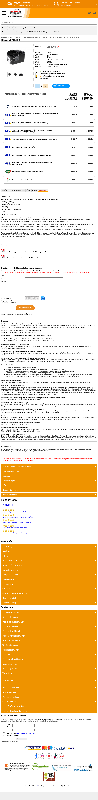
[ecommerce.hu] (17, 771)
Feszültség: (39, 53)
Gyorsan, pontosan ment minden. (16, 528)
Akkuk (11, 28)
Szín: (37, 58)
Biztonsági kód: (6, 298)
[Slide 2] (96, 4)
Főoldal (4, 28)
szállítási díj (29, 460)
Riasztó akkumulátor (11, 680)
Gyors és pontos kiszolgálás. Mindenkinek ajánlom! (22, 512)
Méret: (37, 59)
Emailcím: (4, 279)
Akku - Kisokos (36, 271)
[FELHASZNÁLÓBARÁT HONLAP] (40, 771)
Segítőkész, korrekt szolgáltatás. (17, 522)
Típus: (37, 56)
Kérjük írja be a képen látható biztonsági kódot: (9, 301)
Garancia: (38, 64)
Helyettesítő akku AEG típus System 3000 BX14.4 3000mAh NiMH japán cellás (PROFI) (30, 32)
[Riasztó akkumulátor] (49, 677)
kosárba (61, 86)
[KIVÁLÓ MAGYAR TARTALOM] (61, 771)
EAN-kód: (38, 66)
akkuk (36, 786)
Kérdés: (4, 282)
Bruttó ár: (38, 47)
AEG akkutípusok (37, 28)
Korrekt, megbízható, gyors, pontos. (17, 533)
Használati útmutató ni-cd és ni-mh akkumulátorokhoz (25, 258)
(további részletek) (61, 64)
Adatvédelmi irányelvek (24, 314)
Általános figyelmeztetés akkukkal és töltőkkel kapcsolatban (27, 252)
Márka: (37, 63)
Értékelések (8, 505)
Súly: (37, 61)
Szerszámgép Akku (21, 28)
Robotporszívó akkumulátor (14, 659)
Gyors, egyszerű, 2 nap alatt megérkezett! (19, 517)
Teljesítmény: (39, 54)
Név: (2, 275)
